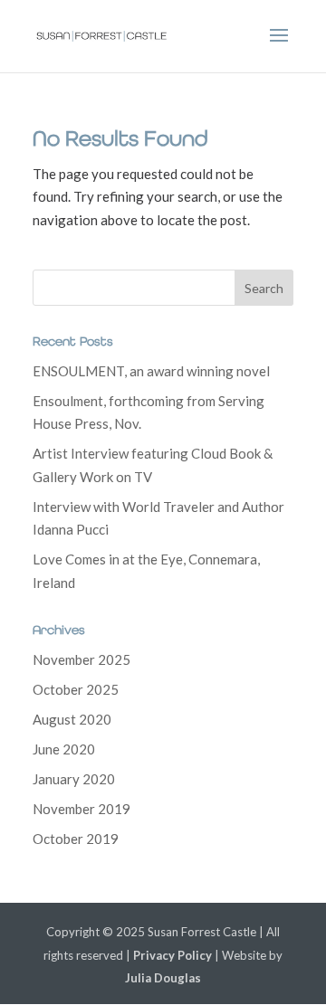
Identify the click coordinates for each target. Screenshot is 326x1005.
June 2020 (64, 749)
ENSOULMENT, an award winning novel (151, 371)
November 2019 (81, 809)
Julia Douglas (163, 978)
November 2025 (81, 659)
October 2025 (76, 689)
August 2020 (72, 719)
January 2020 (74, 779)
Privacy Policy (172, 955)
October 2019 (76, 838)
